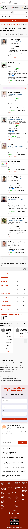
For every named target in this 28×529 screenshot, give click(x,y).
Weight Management (3, 499)
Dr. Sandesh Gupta (14, 92)
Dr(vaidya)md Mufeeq (6, 305)
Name (3, 397)
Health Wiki (17, 485)
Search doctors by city (10, 487)
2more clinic (11, 188)
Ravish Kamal (4, 301)
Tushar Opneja (4, 285)
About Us (24, 485)
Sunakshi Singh (4, 273)
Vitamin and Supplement (3, 489)
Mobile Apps (24, 490)
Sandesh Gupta (4, 281)
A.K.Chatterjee (4, 277)
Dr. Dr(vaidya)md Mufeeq (16, 218)
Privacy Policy (23, 495)
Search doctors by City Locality (10, 491)
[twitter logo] (12, 513)
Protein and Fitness (3, 492)
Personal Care (2, 505)
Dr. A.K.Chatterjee (14, 63)
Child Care (3, 506)
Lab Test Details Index (16, 506)
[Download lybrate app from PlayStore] (14, 521)
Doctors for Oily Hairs (16, 24)
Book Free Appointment (24, 3)
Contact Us (24, 487)
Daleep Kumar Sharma (6, 309)
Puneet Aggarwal (5, 297)
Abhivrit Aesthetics (14, 162)
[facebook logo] (9, 513)
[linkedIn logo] (15, 513)
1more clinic (11, 75)
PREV (3, 258)
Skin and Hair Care (3, 494)
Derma (8, 24)
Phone (3, 404)
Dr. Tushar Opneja (14, 117)
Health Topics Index (17, 498)
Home (1, 24)
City (3, 410)
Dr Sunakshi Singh (14, 40)
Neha (2, 289)
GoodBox (2, 508)
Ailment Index (16, 503)
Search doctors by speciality (10, 494)
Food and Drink (2, 502)
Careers (23, 488)
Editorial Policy (23, 497)
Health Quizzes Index (16, 495)
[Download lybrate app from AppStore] (14, 524)
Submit (22, 442)
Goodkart (3, 487)
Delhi (5, 24)
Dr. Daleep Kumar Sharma (16, 242)
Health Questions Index (17, 491)
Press (23, 499)
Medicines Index (17, 501)
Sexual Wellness (2, 497)
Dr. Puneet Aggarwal (14, 177)
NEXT (25, 258)
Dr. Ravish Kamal (13, 197)
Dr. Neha (11, 144)
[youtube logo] (18, 513)
